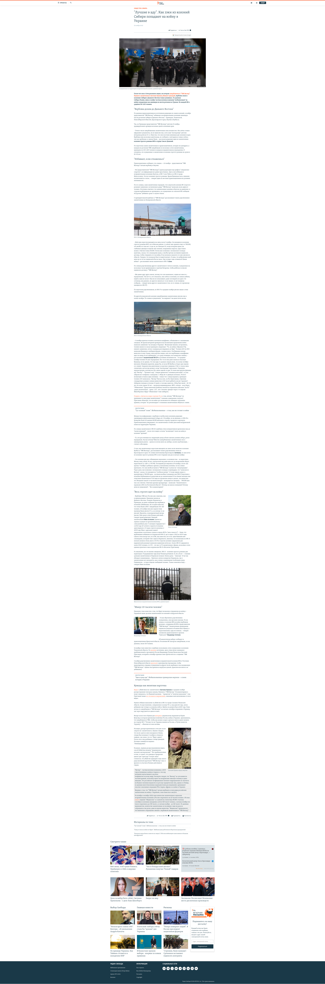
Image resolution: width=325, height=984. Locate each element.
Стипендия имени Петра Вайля (119, 971)
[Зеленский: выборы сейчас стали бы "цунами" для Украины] (149, 917)
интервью (158, 716)
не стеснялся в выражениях (155, 696)
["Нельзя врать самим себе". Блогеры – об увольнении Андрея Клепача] (122, 917)
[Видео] (251, 3)
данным (153, 650)
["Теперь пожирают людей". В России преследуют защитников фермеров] (176, 917)
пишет (137, 800)
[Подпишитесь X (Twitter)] (172, 968)
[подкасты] (256, 3)
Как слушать (140, 968)
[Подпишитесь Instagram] (184, 968)
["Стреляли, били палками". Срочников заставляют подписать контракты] (176, 942)
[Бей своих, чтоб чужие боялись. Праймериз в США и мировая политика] (127, 855)
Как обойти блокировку (143, 971)
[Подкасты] (192, 968)
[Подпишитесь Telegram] (180, 968)
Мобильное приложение (117, 968)
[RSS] (188, 968)
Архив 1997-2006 (115, 974)
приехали (154, 663)
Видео (136, 690)
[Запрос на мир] (162, 886)
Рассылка (139, 974)
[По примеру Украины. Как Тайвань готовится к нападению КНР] (122, 942)
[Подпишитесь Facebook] (168, 968)
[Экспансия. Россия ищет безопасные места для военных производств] (198, 886)
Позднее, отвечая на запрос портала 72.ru (148, 396)
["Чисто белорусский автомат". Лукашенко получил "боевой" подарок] (162, 855)
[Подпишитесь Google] (164, 968)
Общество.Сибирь (140, 8)
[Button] (173, 30)
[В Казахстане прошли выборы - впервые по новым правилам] (149, 942)
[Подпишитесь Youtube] (176, 968)
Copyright (139, 977)
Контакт (112, 977)
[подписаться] (196, 968)
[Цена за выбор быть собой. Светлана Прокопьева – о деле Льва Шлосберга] (127, 886)
